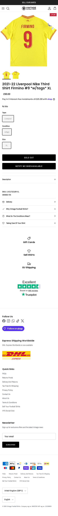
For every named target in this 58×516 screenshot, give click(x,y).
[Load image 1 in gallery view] (29, 41)
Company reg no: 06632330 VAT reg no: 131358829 (36, 506)
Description (6, 179)
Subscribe (10, 445)
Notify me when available (29, 166)
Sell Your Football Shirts (11, 406)
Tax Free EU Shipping (10, 386)
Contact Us (6, 394)
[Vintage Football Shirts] (29, 8)
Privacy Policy (7, 390)
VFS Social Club (8, 410)
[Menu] (3, 8)
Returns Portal (7, 377)
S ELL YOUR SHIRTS (29, 2)
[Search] (9, 8)
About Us (5, 398)
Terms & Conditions (9, 402)
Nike (6, 106)
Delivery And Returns (10, 382)
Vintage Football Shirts (13, 506)
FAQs (4, 373)
